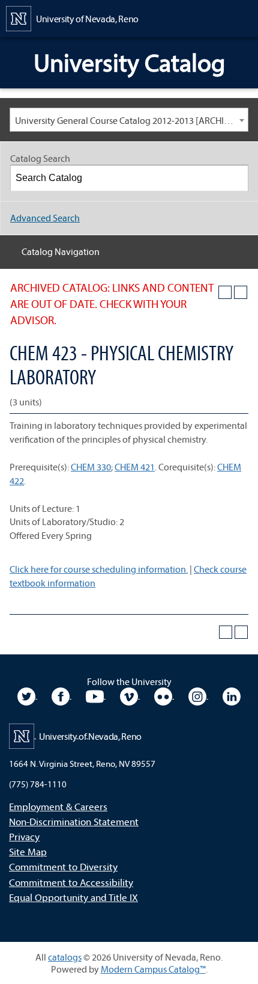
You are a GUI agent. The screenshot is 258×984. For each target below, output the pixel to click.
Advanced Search (45, 218)
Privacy (24, 836)
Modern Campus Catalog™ (153, 969)
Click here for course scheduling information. (99, 569)
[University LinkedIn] (232, 695)
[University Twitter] (27, 695)
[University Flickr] (164, 695)
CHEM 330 (91, 467)
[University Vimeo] (130, 695)
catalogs (65, 957)
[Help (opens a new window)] (240, 292)
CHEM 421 (135, 467)
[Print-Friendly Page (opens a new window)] (225, 292)
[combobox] (129, 120)
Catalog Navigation (61, 251)
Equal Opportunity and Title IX (73, 897)
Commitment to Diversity (63, 866)
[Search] (235, 178)
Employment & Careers (58, 806)
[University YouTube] (96, 695)
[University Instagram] (198, 695)
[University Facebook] (61, 695)
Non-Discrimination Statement (74, 821)
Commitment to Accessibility (71, 882)
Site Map (28, 851)
